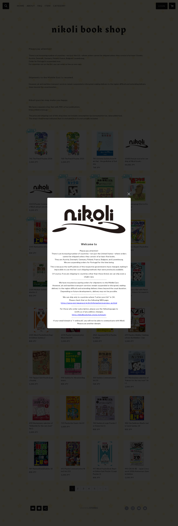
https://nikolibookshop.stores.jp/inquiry (89, 315)
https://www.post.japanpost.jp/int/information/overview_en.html (89, 303)
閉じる (129, 194)
